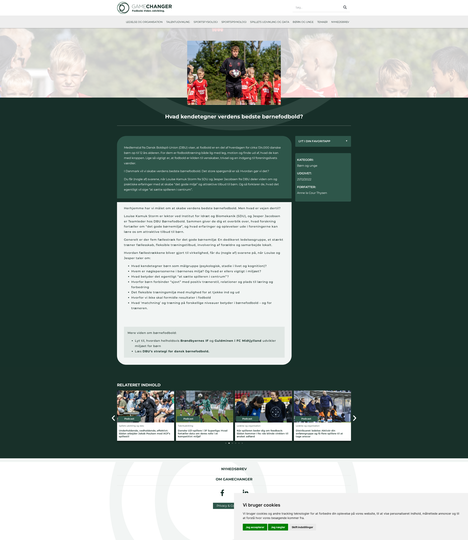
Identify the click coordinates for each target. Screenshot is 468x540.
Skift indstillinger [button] (302, 527)
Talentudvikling (178, 22)
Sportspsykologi (234, 22)
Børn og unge (303, 22)
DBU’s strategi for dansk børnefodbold (175, 351)
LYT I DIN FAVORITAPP (323, 141)
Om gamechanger (234, 479)
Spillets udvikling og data (269, 22)
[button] (113, 418)
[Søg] (345, 7)
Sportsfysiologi (206, 22)
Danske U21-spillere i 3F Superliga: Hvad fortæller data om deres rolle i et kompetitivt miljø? (202, 433)
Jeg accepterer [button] (255, 527)
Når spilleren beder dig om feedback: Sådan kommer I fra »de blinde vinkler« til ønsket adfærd (262, 433)
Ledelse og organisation (144, 22)
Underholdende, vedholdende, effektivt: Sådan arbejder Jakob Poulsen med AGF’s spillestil (144, 433)
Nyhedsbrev (340, 22)
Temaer (322, 22)
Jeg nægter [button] (278, 527)
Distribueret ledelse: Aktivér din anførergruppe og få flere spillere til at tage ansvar (319, 433)
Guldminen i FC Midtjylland (239, 340)
